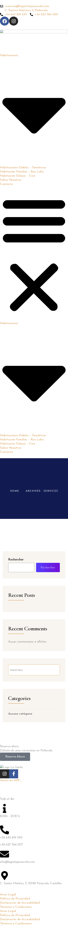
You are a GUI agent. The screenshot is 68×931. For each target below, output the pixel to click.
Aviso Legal (8, 894)
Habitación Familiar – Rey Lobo (22, 171)
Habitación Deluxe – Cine (17, 175)
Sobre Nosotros (10, 179)
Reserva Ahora (15, 756)
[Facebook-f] (13, 773)
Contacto (6, 184)
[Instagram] (13, 21)
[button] (34, 253)
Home (14, 491)
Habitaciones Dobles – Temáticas (23, 167)
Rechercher (16, 559)
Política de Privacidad (15, 898)
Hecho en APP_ (11, 780)
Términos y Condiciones (16, 906)
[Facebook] (4, 21)
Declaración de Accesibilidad (20, 902)
